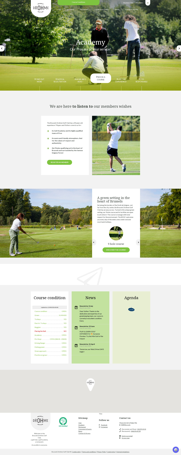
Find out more (40, 80)
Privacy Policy (101, 452)
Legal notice (111, 452)
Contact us (125, 418)
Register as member (59, 162)
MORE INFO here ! (81, 80)
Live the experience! (121, 80)
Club (59, 9)
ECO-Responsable (142, 80)
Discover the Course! (116, 250)
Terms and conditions (89, 452)
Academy (70, 9)
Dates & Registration (60, 80)
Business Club (128, 3)
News (117, 9)
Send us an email (127, 436)
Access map (126, 438)
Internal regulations (122, 452)
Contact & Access (131, 9)
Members (139, 3)
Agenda (131, 297)
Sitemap (83, 418)
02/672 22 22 (141, 429)
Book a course (101, 78)
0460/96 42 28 (136, 431)
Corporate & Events (101, 9)
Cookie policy (76, 452)
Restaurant (84, 9)
